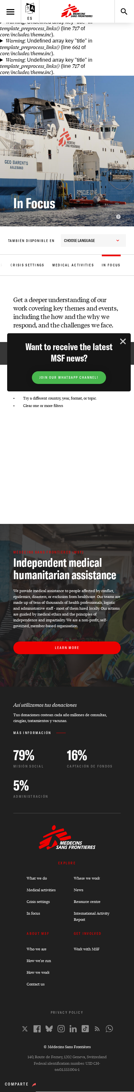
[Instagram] (61, 1028)
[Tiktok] (85, 1028)
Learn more (67, 648)
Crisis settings (38, 901)
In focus (33, 913)
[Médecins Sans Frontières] (67, 848)
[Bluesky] (49, 1028)
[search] (120, 11)
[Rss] (97, 1028)
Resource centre (87, 901)
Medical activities (41, 890)
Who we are (37, 949)
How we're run (39, 960)
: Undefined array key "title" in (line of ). (46, 28)
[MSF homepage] (77, 11)
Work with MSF (87, 949)
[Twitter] (25, 1029)
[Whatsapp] (109, 1028)
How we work (38, 972)
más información (32, 733)
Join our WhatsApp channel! (69, 377)
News (78, 890)
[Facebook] (37, 1029)
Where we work (87, 878)
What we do (37, 878)
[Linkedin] (73, 1028)
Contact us (36, 984)
